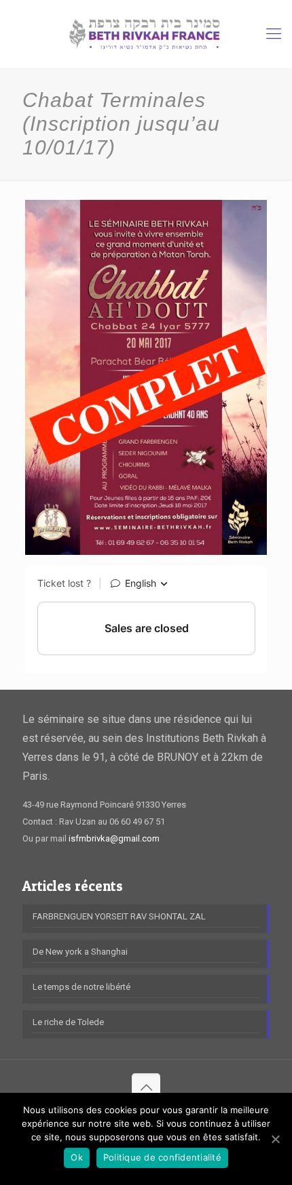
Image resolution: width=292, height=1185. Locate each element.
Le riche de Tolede (68, 1022)
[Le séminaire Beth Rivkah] (146, 34)
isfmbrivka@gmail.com (114, 838)
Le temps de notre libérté (81, 987)
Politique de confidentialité (162, 1157)
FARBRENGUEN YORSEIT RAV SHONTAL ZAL (119, 916)
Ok (77, 1157)
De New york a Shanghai (80, 952)
